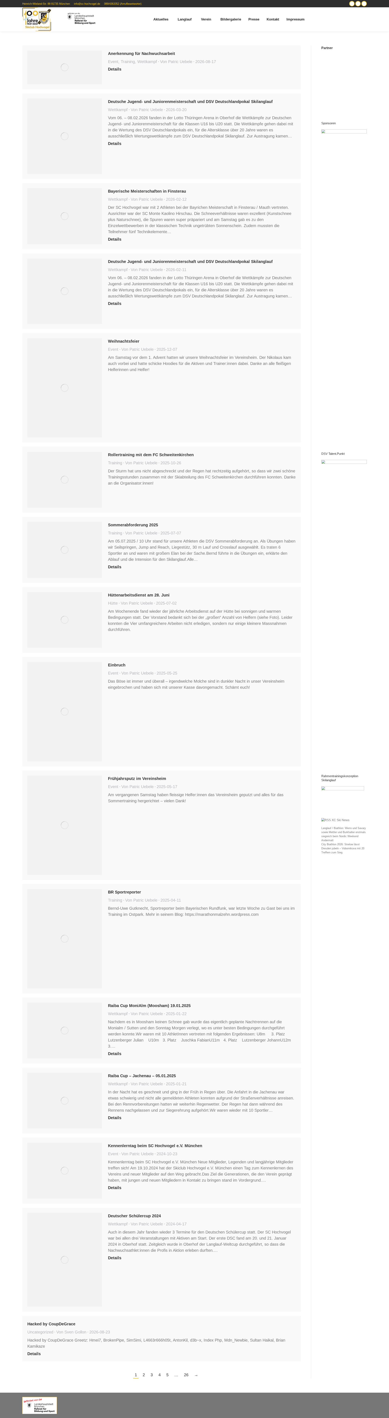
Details (114, 69)
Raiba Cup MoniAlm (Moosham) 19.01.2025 (149, 1005)
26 (186, 1375)
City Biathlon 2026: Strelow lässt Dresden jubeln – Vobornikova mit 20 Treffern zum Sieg (342, 848)
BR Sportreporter (124, 892)
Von (176, 61)
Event (113, 61)
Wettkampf (147, 61)
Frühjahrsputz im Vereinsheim (137, 778)
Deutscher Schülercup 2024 (134, 1216)
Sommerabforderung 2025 (133, 525)
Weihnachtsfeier (123, 341)
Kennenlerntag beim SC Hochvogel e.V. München (155, 1145)
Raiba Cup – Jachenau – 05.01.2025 (142, 1076)
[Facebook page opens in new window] (364, 3)
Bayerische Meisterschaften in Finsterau (147, 191)
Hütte (113, 603)
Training (128, 61)
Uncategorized (40, 1332)
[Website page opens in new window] (352, 3)
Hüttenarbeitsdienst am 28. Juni (139, 595)
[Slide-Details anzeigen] (344, 281)
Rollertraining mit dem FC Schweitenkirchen (151, 455)
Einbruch (116, 665)
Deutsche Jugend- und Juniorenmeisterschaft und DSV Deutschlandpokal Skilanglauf (190, 101)
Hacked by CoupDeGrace (51, 1324)
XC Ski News (340, 820)
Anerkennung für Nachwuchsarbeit (141, 53)
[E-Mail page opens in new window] (358, 3)
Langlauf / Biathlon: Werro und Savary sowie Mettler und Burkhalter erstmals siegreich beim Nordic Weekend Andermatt (343, 834)
